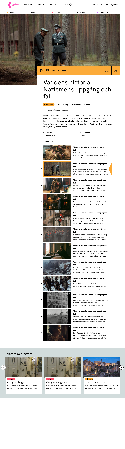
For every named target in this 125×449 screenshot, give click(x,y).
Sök (66, 5)
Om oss (95, 5)
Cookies (104, 5)
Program (27, 5)
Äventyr (57, 12)
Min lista (54, 5)
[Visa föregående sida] (3, 367)
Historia (12, 12)
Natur (33, 12)
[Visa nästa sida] (121, 367)
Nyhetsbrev (115, 5)
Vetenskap (80, 12)
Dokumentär (104, 12)
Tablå (41, 5)
